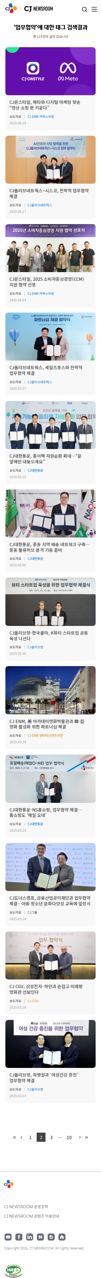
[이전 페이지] (22, 1137)
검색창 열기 (84, 9)
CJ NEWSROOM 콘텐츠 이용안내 (31, 1216)
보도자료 (15, 116)
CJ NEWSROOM (11, 8)
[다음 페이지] (79, 1137)
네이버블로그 (40, 1237)
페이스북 (19, 1237)
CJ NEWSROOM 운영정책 (26, 1206)
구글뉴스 (51, 1237)
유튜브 (8, 1237)
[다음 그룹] (86, 1137)
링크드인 (30, 1237)
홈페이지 (62, 1237)
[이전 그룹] (15, 1137)
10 (69, 1137)
